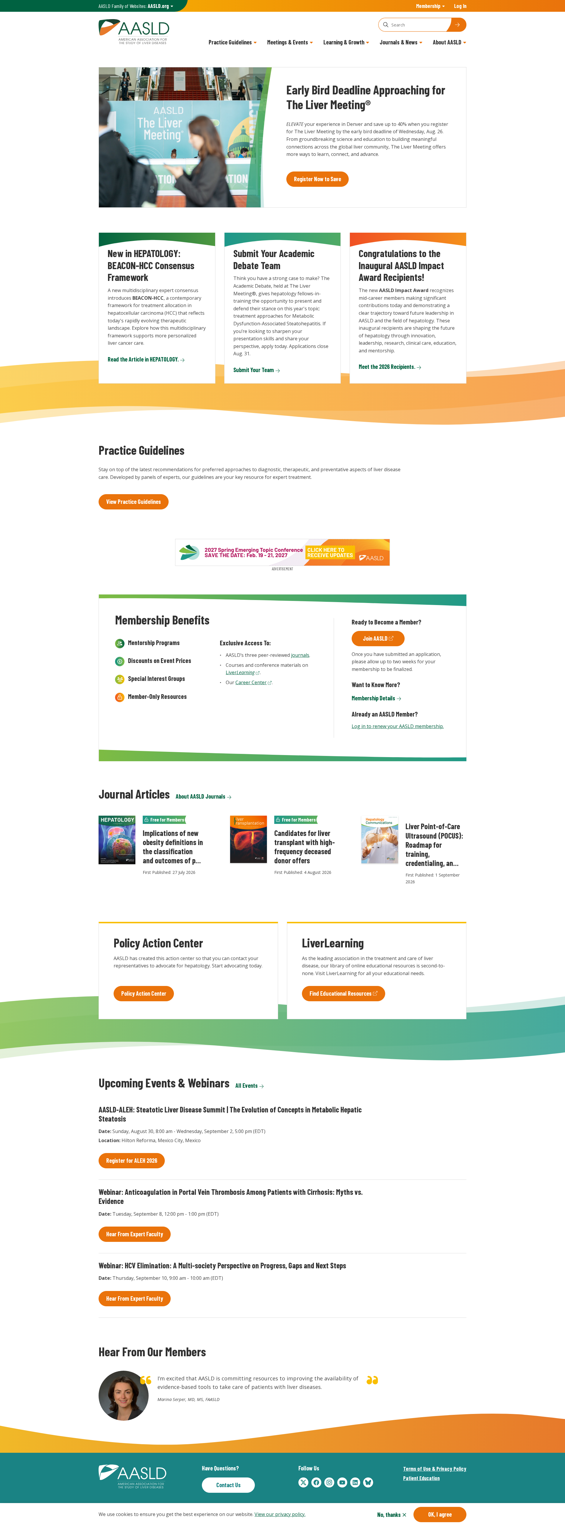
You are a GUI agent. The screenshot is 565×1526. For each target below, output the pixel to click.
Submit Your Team (253, 369)
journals (300, 655)
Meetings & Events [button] (287, 42)
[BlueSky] (368, 1482)
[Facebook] (316, 1482)
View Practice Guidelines (133, 501)
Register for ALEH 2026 (131, 1160)
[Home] (134, 31)
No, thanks (389, 1514)
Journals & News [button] (399, 42)
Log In (460, 6)
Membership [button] (428, 6)
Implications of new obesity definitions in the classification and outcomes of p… (173, 846)
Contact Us (228, 1484)
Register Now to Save (317, 178)
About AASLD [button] (447, 42)
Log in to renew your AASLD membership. (398, 726)
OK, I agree (440, 1514)
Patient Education (421, 1478)
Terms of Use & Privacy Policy (434, 1468)
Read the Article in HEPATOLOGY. (143, 359)
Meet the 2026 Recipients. (387, 366)
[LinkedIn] (355, 1482)
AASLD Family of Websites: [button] (134, 6)
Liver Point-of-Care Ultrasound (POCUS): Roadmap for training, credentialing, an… (434, 844)
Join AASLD (375, 638)
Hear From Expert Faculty (134, 1233)
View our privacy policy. (280, 1514)
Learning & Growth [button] (343, 42)
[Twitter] (303, 1482)
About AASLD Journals (200, 796)
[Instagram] (329, 1482)
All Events (246, 1085)
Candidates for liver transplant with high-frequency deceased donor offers (304, 846)
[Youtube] (342, 1482)
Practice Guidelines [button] (230, 42)
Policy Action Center (143, 993)
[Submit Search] (456, 25)
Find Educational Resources (341, 993)
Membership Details (373, 698)
